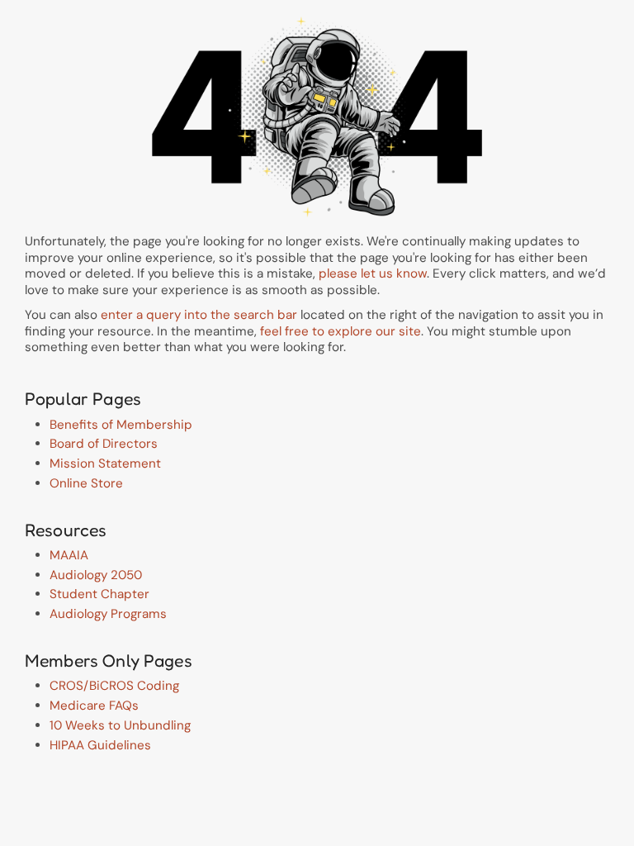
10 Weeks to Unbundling (120, 725)
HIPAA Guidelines (100, 745)
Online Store (86, 483)
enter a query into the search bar (199, 315)
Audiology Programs (108, 614)
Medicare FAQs (94, 705)
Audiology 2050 (96, 575)
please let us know (373, 273)
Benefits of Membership (121, 424)
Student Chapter (99, 594)
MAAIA (69, 555)
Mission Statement (105, 463)
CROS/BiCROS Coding (114, 685)
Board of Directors (104, 443)
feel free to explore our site (340, 331)
